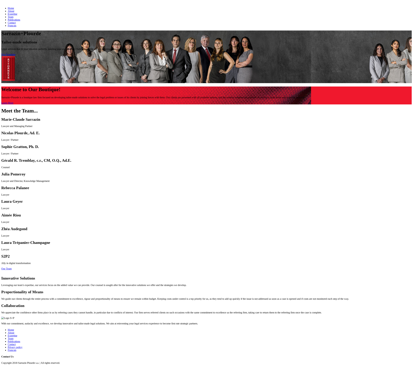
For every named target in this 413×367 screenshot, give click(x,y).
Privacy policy (15, 347)
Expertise (12, 14)
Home (11, 8)
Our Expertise (8, 54)
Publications (14, 19)
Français (12, 25)
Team (10, 16)
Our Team (6, 268)
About (11, 11)
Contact (12, 22)
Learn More (7, 103)
